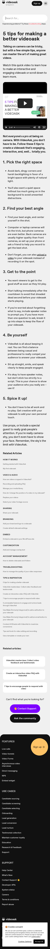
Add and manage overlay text (14, 550)
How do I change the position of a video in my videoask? (24, 493)
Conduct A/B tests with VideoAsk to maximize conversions (20, 625)
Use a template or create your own (16, 636)
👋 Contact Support (25, 708)
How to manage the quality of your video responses (22, 571)
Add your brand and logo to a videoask (17, 523)
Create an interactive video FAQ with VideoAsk (20, 594)
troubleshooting (35, 24)
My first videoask (9, 468)
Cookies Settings (25, 941)
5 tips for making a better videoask (16, 582)
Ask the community (25, 718)
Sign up (37, 3)
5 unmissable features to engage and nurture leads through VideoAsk (22, 604)
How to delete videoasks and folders (16, 561)
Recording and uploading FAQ (14, 484)
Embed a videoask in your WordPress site (18, 539)
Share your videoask (10, 513)
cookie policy (35, 936)
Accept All (39, 941)
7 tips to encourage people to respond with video (21, 598)
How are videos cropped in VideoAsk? (17, 479)
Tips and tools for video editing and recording (20, 631)
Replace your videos (10, 497)
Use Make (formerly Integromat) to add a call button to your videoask (23, 611)
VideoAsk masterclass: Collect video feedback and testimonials (22, 588)
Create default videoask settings (15, 528)
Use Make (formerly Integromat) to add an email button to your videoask (25, 618)
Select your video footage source (15, 502)
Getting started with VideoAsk (14, 464)
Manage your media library (13, 488)
